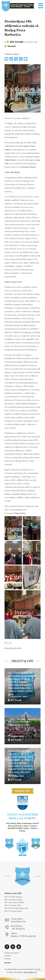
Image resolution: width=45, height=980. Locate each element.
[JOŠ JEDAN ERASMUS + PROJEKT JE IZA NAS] (23, 726)
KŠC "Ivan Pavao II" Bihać (14, 902)
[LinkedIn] (11, 59)
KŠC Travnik (16, 41)
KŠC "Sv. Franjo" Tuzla (13, 905)
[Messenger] (25, 59)
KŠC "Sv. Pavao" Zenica (13, 911)
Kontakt (8, 958)
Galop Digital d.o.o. (30, 972)
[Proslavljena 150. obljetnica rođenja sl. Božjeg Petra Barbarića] (23, 112)
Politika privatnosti (12, 953)
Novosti (11, 46)
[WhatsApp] (21, 59)
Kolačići (8, 956)
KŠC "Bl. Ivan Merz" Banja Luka (16, 908)
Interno (8, 962)
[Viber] (16, 59)
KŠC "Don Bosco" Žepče (13, 899)
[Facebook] (6, 59)
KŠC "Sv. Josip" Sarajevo (13, 897)
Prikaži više (22, 790)
